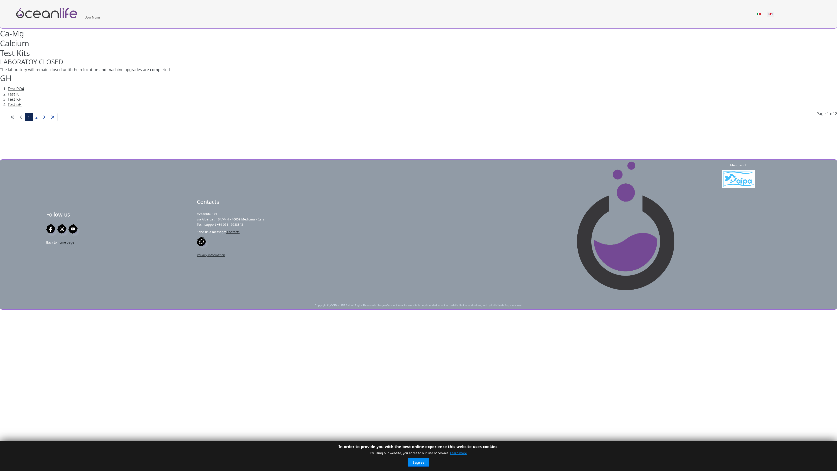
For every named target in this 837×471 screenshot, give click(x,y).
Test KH (15, 99)
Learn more (458, 453)
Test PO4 (16, 88)
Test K (13, 94)
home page (66, 242)
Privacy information (211, 255)
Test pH (15, 104)
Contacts (233, 232)
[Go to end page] (53, 117)
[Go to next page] (44, 117)
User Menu (92, 17)
